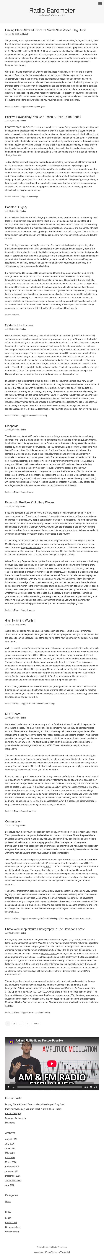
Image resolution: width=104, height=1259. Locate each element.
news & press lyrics (37, 106)
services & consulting (38, 415)
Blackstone (10, 248)
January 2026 (11, 1171)
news (31, 492)
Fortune (87, 512)
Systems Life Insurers (19, 325)
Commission (13, 821)
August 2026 (11, 1139)
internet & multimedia (82, 918)
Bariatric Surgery (16, 207)
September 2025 (13, 1180)
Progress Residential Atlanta (45, 398)
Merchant (40, 897)
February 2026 (12, 1166)
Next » (36, 1023)
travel (31, 1012)
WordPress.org (12, 1231)
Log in (8, 1217)
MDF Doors (12, 714)
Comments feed (12, 1227)
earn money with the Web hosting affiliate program (50, 918)
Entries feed (11, 1222)
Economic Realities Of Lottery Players (30, 502)
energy (52, 703)
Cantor (22, 64)
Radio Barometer (52, 10)
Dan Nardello (69, 481)
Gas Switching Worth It (20, 620)
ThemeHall (65, 1252)
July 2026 (9, 1143)
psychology (33, 196)
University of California (53, 658)
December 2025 (13, 1175)
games (32, 610)
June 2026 (10, 1148)
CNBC (47, 866)
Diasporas (11, 426)
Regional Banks (49, 953)
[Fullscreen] (95, 1087)
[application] (52, 1063)
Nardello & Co (12, 453)
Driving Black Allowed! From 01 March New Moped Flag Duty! (45, 30)
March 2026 (11, 1162)
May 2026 (10, 1152)
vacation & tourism (42, 1012)
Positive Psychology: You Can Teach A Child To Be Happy (43, 116)
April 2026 (10, 1157)
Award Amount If (46, 526)
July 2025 (9, 1184)
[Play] (8, 1087)
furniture (32, 811)
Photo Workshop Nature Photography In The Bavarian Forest (44, 929)
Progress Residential (31, 547)
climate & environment (38, 703)
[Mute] (91, 1087)
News (16, 106)
